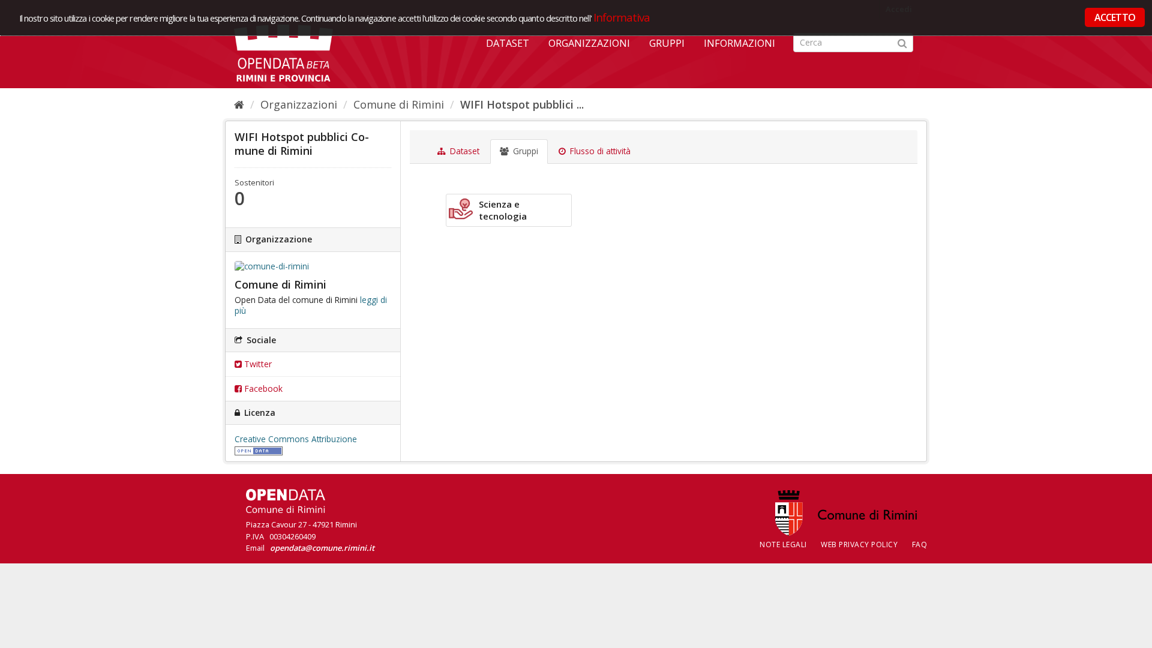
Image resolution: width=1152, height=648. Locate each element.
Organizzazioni (589, 43)
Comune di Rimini (398, 104)
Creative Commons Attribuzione (296, 439)
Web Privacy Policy (859, 544)
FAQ (920, 544)
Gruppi (667, 43)
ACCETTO (1114, 17)
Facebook (262, 388)
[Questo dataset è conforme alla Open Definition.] (259, 450)
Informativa (621, 17)
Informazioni (739, 43)
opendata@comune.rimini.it (322, 547)
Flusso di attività (599, 151)
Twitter (257, 364)
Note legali (783, 544)
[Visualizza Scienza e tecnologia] (509, 210)
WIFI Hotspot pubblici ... (522, 104)
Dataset (507, 43)
